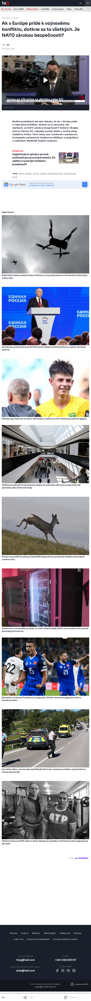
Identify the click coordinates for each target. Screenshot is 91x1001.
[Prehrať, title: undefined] (45, 80)
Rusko (21, 173)
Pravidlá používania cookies (65, 939)
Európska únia (70, 173)
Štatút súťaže (50, 933)
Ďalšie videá (9, 107)
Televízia (13, 933)
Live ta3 (7, 9)
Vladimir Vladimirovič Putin (51, 173)
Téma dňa (78, 9)
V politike (45, 9)
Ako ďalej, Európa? (10, 18)
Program (24, 933)
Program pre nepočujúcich (38, 939)
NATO (14, 177)
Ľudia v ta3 (18, 939)
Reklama (36, 933)
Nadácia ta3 (65, 933)
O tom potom (58, 9)
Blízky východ (32, 9)
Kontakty (77, 933)
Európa (36, 173)
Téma (69, 9)
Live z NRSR (19, 9)
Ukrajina (28, 173)
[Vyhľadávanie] (80, 3)
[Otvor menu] (88, 3)
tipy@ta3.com (25, 960)
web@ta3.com (25, 970)
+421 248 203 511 (65, 960)
